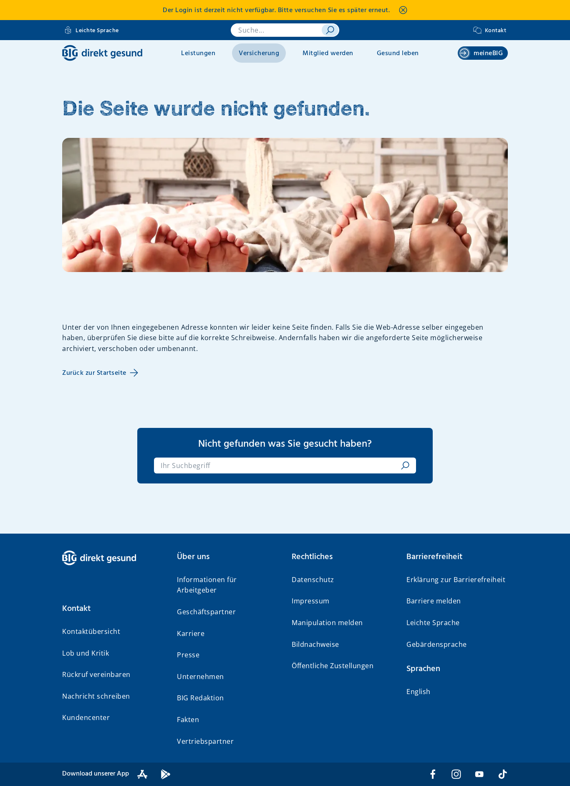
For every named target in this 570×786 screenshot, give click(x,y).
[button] (113, 609)
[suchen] (330, 30)
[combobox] (279, 465)
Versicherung (259, 53)
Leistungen (198, 53)
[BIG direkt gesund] (102, 53)
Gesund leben (398, 53)
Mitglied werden (328, 53)
